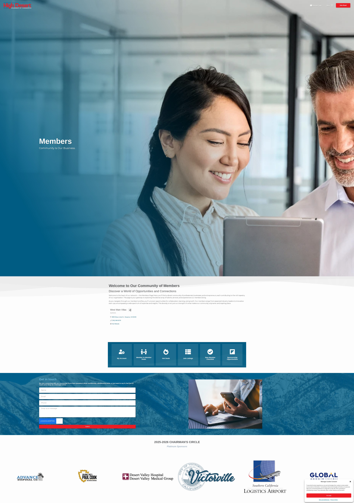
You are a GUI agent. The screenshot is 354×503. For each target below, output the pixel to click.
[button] (350, 482)
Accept (328, 495)
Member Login (317, 5)
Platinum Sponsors (177, 446)
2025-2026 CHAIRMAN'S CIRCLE (177, 442)
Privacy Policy (334, 499)
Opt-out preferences (324, 499)
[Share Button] (130, 310)
